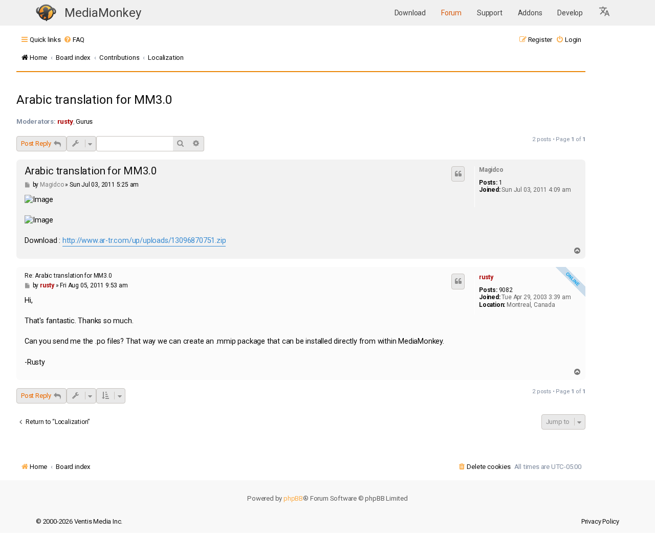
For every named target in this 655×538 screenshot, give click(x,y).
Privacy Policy (600, 521)
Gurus (84, 121)
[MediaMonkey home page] (46, 13)
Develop (570, 13)
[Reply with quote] (458, 174)
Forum (451, 13)
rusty (65, 121)
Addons (530, 13)
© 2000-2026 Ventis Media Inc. (79, 521)
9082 (506, 290)
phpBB (293, 498)
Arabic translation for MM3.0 (93, 100)
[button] (605, 13)
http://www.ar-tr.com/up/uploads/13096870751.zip (144, 240)
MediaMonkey (102, 13)
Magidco (491, 169)
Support (490, 13)
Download (410, 13)
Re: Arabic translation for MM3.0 (68, 275)
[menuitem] (73, 39)
